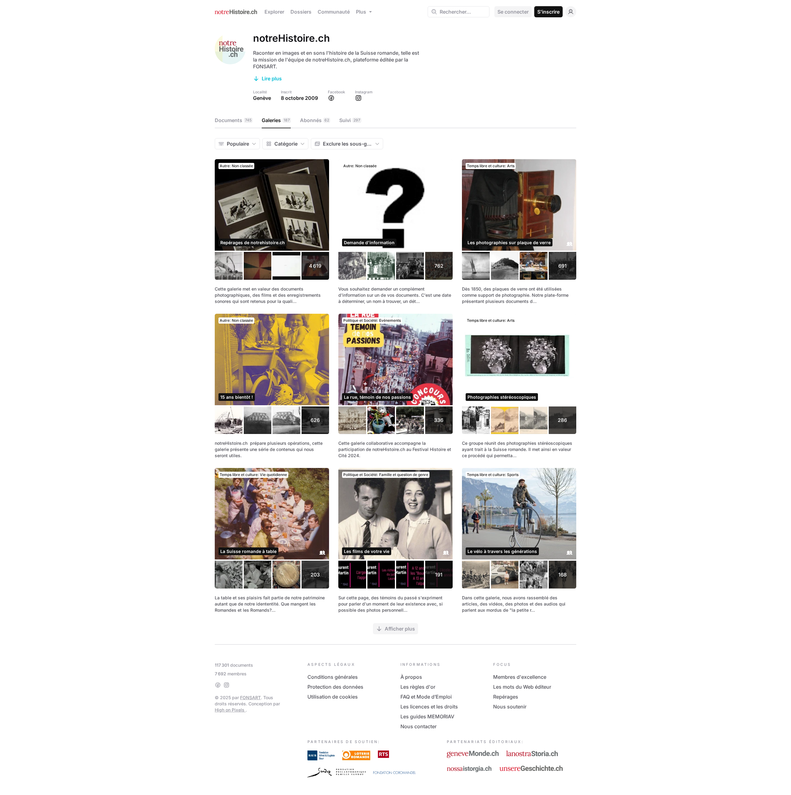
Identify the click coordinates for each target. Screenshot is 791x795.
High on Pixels (230, 709)
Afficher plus (400, 629)
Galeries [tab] (276, 120)
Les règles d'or (417, 687)
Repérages (505, 697)
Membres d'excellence (519, 677)
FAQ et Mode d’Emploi (426, 697)
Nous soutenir (510, 707)
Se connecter (513, 12)
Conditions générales (332, 677)
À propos (411, 677)
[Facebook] (218, 685)
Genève (262, 98)
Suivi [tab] (349, 120)
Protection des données (335, 687)
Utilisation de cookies (332, 697)
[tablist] (395, 120)
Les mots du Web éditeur (522, 687)
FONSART (250, 697)
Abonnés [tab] (314, 120)
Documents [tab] (233, 120)
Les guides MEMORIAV (427, 716)
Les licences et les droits (429, 707)
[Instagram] (226, 685)
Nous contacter (418, 726)
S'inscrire (548, 12)
